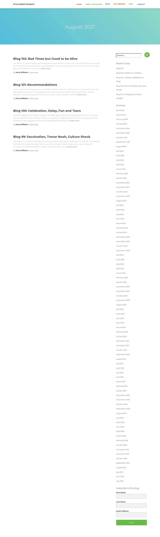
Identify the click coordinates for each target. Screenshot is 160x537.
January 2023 (121, 282)
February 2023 (122, 278)
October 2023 (121, 246)
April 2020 (120, 431)
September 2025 (123, 142)
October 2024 (122, 192)
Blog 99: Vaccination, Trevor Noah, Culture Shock (51, 136)
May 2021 (120, 373)
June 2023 (120, 259)
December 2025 (122, 128)
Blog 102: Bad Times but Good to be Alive (45, 58)
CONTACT (141, 4)
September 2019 (123, 463)
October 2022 (121, 296)
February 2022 (122, 332)
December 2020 (123, 395)
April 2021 (120, 377)
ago (33, 72)
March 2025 (121, 169)
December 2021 (122, 341)
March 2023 (121, 273)
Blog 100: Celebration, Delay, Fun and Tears (47, 110)
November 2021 (122, 345)
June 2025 (120, 155)
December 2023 (123, 237)
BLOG (108, 4)
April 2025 (120, 164)
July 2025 (119, 151)
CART (131, 4)
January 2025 (121, 178)
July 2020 (120, 418)
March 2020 (121, 436)
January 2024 (121, 232)
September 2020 (123, 409)
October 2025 (121, 137)
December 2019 (122, 449)
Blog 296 (119, 68)
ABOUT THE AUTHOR (93, 4)
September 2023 (123, 250)
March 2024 (121, 223)
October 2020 (122, 404)
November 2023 (123, 241)
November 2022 (123, 291)
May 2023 (120, 264)
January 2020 (121, 445)
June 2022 (120, 314)
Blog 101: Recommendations (35, 84)
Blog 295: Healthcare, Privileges (129, 73)
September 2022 (123, 300)
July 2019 (119, 472)
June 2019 (120, 476)
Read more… (46, 68)
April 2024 (120, 219)
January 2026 (121, 124)
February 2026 (122, 119)
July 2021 (119, 363)
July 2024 (120, 205)
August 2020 (121, 413)
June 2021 (120, 368)
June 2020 (120, 422)
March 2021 (120, 382)
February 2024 (122, 228)
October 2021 (121, 350)
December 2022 (123, 287)
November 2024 (123, 187)
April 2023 (120, 269)
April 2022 (120, 323)
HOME (78, 4)
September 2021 (123, 354)
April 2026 (120, 110)
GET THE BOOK (119, 4)
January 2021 (121, 391)
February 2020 (122, 440)
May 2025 (120, 160)
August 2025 (121, 146)
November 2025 (122, 133)
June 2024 (120, 210)
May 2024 (120, 214)
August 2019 (121, 467)
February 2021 (121, 386)
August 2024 (121, 201)
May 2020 (120, 427)
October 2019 (121, 458)
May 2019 (120, 481)
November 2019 (122, 454)
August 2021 (121, 359)
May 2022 (120, 318)
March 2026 (121, 115)
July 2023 (120, 255)
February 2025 (122, 173)
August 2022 (121, 305)
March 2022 (121, 327)
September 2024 (123, 196)
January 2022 (121, 336)
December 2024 (123, 183)
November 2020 (123, 400)
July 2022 (120, 309)
